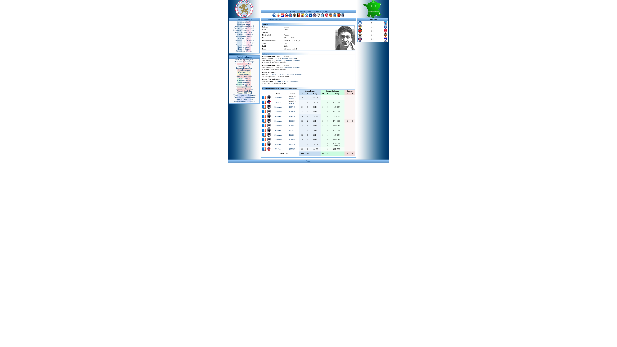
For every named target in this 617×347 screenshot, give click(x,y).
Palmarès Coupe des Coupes (244, 97)
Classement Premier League (244, 62)
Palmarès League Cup (244, 68)
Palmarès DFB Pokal (244, 93)
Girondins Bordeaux (288, 58)
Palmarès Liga (244, 74)
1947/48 (292, 107)
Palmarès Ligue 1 (244, 39)
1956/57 (292, 149)
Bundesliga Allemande (244, 87)
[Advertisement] (308, 5)
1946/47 (292, 98)
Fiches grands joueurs (244, 36)
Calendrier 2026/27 (244, 22)
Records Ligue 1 (244, 47)
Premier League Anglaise (244, 60)
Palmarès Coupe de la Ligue (244, 43)
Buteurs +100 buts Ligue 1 (244, 28)
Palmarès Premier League (244, 64)
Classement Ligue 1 (244, 24)
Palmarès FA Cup (244, 66)
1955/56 (280, 81)
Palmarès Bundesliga (244, 91)
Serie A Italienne (244, 78)
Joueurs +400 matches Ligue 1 (244, 30)
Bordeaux (278, 97)
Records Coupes (244, 49)
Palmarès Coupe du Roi (244, 76)
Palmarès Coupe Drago (244, 45)
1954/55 (282, 74)
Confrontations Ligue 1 (244, 34)
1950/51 (292, 121)
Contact (308, 161)
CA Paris (278, 149)
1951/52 (280, 61)
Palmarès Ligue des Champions (244, 95)
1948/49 (292, 112)
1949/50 (277, 58)
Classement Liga (244, 72)
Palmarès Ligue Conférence (244, 101)
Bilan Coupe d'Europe (244, 51)
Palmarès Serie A (244, 83)
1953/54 (292, 135)
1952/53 (292, 130)
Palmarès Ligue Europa (244, 99)
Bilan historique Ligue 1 (244, 32)
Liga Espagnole (244, 70)
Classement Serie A (244, 80)
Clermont (278, 102)
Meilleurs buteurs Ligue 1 (244, 26)
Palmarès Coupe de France (244, 41)
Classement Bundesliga (244, 89)
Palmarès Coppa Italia (244, 85)
